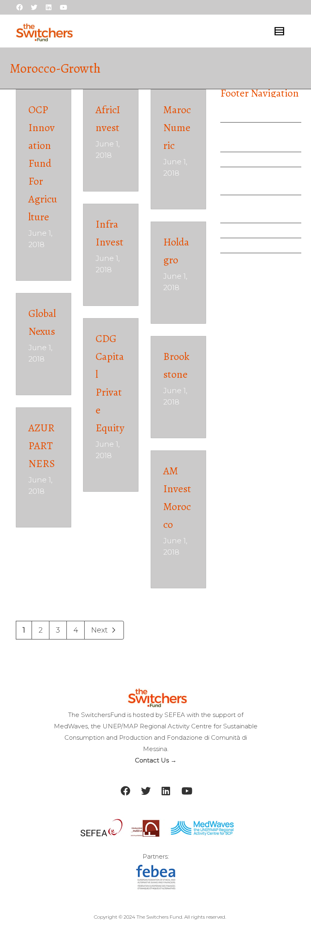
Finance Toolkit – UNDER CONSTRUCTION (251, 181)
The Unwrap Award (256, 159)
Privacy (233, 245)
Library (232, 230)
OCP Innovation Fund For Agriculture (42, 163)
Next (100, 630)
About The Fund (250, 129)
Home (231, 114)
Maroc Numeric (177, 128)
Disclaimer (240, 260)
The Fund (244, 144)
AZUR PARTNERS (41, 446)
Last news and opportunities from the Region (262, 209)
